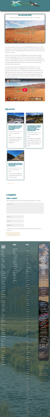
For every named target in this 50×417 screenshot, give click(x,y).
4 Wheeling (28, 249)
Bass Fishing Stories (3, 265)
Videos (31, 17)
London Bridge (27, 363)
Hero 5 (27, 314)
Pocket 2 (27, 375)
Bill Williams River (27, 271)
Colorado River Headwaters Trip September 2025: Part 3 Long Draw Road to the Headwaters (15, 127)
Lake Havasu (27, 324)
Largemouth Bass (28, 353)
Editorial (3, 294)
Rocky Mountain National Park (28, 389)
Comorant (28, 288)
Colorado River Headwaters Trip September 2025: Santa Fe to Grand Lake (15, 165)
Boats (27, 278)
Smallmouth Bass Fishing (28, 403)
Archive (16, 254)
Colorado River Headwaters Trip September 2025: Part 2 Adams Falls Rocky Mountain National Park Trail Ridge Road (34, 128)
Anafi (27, 253)
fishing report (27, 300)
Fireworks (28, 293)
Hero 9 (27, 318)
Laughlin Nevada (27, 357)
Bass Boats (27, 258)
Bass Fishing (27, 262)
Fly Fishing (27, 308)
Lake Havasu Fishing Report (27, 330)
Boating (3, 284)
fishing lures (27, 296)
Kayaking (28, 321)
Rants (2, 355)
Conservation (28, 290)
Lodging (3, 336)
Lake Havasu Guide (27, 336)
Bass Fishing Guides (3, 260)
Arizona (27, 255)
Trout (27, 414)
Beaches (3, 277)
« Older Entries (10, 183)
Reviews (3, 357)
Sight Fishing (27, 394)
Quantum (28, 383)
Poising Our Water (27, 380)
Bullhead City (28, 281)
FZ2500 (27, 311)
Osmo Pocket (27, 372)
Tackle (2, 359)
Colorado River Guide (16, 17)
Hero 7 (27, 316)
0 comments (37, 17)
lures (27, 367)
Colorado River (16, 133)
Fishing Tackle (27, 304)
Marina (27, 369)
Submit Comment (13, 234)
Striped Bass (27, 408)
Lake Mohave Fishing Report (27, 347)
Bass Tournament (28, 266)
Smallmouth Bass (28, 398)
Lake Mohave (27, 341)
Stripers (27, 412)
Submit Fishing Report (15, 266)
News (2, 341)
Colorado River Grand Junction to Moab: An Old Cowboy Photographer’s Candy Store (43, 271)
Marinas (3, 339)
